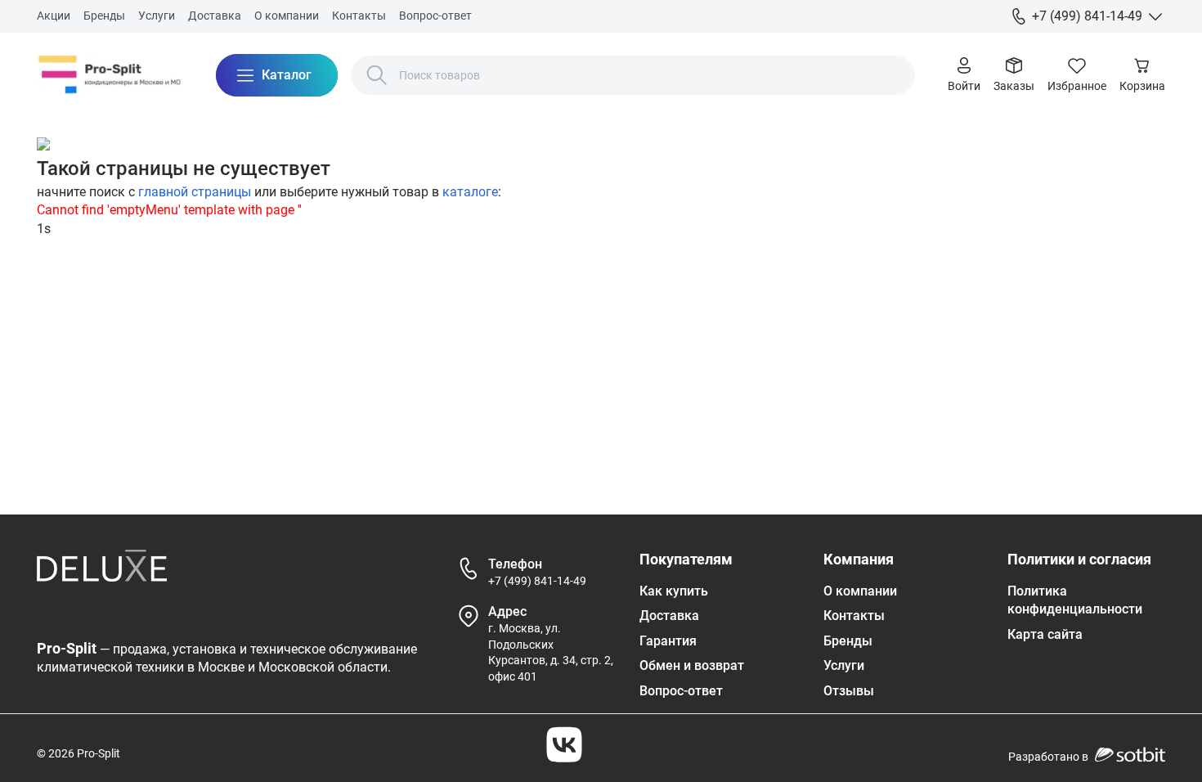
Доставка (214, 15)
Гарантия (668, 641)
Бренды (104, 15)
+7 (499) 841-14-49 (537, 580)
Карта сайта (1045, 634)
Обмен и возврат (691, 665)
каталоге (470, 192)
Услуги (156, 15)
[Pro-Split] (110, 75)
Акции (53, 15)
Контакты (359, 15)
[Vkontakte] (564, 744)
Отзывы (848, 691)
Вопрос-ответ (435, 15)
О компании (286, 15)
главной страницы (194, 192)
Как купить (673, 591)
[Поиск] (377, 75)
